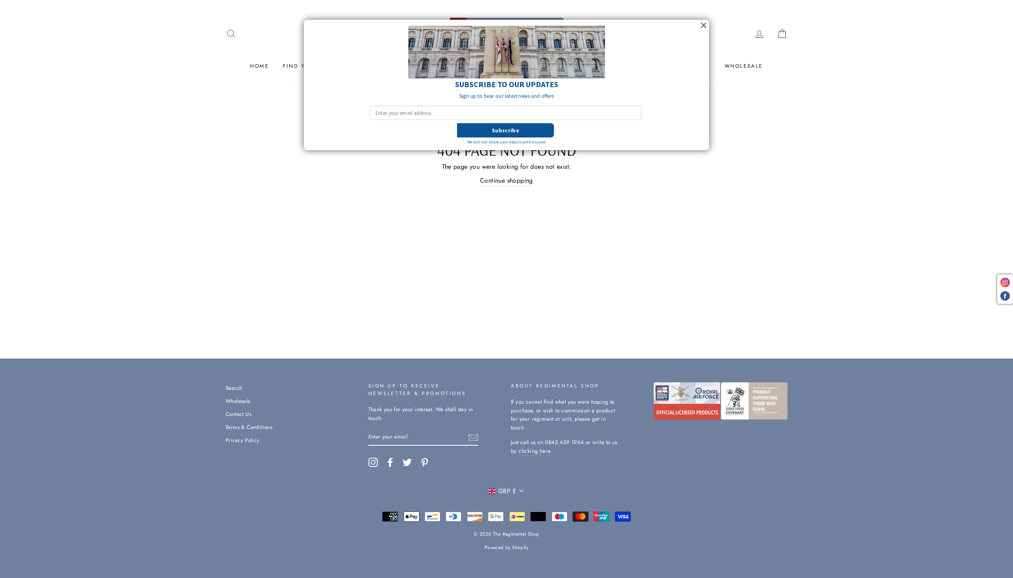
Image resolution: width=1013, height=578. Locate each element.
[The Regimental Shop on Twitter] (407, 462)
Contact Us (238, 414)
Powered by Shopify (506, 547)
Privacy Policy (243, 440)
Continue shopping (506, 180)
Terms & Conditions (249, 427)
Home (259, 66)
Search (234, 388)
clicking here (534, 451)
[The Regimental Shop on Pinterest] (424, 462)
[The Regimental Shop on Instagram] (373, 462)
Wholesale (744, 66)
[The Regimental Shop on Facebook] (390, 462)
